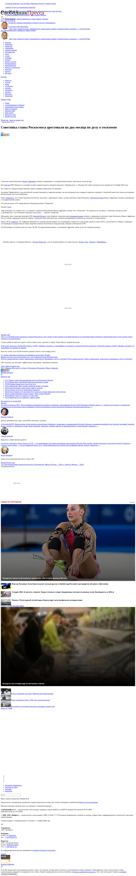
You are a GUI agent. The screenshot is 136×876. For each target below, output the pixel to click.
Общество (8, 46)
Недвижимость (10, 64)
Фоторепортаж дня (8, 462)
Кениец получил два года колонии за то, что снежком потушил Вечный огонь (29, 357)
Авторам (8, 789)
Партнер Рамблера (7, 864)
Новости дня (5, 377)
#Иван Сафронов (51, 368)
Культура (8, 69)
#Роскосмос (41, 368)
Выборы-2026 (10, 111)
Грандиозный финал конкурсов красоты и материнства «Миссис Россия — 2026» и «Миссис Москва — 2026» (44, 464)
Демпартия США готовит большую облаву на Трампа (26, 386)
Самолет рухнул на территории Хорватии (20, 7)
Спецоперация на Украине (14, 105)
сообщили (14, 222)
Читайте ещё (5, 335)
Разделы (4, 77)
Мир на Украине (11, 109)
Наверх (3, 854)
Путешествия (10, 52)
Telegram (92, 242)
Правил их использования (88, 802)
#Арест (24, 368)
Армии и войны (11, 50)
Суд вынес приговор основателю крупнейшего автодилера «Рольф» (25, 355)
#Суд (20, 368)
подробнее (122, 872)
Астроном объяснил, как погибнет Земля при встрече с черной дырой (30, 3)
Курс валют (9, 113)
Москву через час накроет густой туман (21, 396)
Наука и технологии (12, 67)
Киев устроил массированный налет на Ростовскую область (29, 380)
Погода (7, 71)
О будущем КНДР (7, 424)
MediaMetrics (101, 242)
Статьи (7, 82)
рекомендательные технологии (44, 850)
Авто (7, 54)
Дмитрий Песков (39, 216)
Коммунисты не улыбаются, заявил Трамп (20, 30)
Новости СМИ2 (6, 708)
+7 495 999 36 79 (11, 837)
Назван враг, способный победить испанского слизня (26, 382)
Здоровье (8, 58)
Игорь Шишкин (6, 455)
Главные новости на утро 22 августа (20, 384)
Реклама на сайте (11, 787)
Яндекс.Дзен (83, 242)
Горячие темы (6, 99)
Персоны (8, 94)
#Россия (15, 368)
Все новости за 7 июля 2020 (11, 401)
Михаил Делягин (7, 417)
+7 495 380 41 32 (11, 847)
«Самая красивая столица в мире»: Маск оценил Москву (27, 394)
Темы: (7, 103)
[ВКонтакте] (2, 135)
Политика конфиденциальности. (84, 872)
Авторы (8, 88)
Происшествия (10, 65)
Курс (2, 21)
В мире (7, 60)
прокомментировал (77, 216)
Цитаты (8, 92)
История (8, 73)
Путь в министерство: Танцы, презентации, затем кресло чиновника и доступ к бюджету (100, 359)
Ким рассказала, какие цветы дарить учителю (23, 388)
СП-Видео (9, 86)
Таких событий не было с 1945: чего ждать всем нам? (30, 700)
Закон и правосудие (16, 120)
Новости (8, 80)
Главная (8, 42)
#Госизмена (32, 368)
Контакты (8, 791)
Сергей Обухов (84, 29)
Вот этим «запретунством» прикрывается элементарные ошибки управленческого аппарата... (44, 29)
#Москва (8, 368)
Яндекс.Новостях (39, 242)
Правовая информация (13, 785)
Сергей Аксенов (7, 436)
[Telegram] (8, 135)
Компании (9, 96)
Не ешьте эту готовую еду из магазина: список (23, 684)
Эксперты (8, 90)
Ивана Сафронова (29, 181)
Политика (8, 44)
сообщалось (9, 198)
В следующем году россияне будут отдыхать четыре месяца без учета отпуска (35, 392)
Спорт (7, 56)
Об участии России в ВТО (10, 405)
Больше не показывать (9, 874)
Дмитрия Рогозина (97, 198)
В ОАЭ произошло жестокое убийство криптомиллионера (32, 694)
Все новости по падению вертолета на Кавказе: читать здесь (33, 706)
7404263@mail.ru (12, 845)
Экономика (9, 48)
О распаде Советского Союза (11, 443)
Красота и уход (10, 115)
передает (7, 185)
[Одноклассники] (5, 135)
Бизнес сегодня (10, 62)
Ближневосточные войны (14, 107)
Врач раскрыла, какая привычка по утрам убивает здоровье (26, 19)
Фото (7, 84)
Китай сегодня (10, 116)
